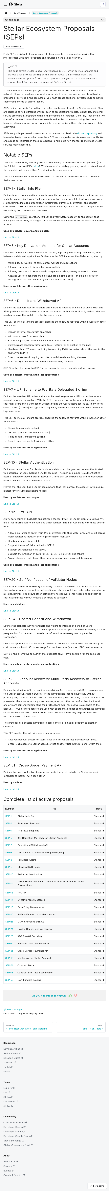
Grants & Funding (12, 1175)
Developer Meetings (14, 1131)
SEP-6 (8, 845)
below (36, 166)
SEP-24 (9, 929)
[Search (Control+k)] (103, 4)
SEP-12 (9, 892)
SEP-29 (9, 943)
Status (7, 1097)
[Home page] (6, 13)
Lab (5, 1092)
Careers (7, 1166)
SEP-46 (9, 965)
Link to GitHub (11, 237)
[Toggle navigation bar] (5, 4)
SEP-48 (9, 972)
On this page (12, 19)
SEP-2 (8, 823)
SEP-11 (9, 883)
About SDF (9, 1161)
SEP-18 (9, 907)
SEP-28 (9, 936)
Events (7, 1170)
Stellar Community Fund (16, 1145)
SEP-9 (8, 867)
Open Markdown (12, 46)
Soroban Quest (11, 1058)
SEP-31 (9, 950)
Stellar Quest (10, 1053)
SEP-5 (8, 838)
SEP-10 (9, 874)
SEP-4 (8, 830)
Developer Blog (11, 1048)
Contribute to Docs (14, 1122)
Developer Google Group (17, 1136)
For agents (98, 1185)
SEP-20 (9, 914)
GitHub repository (87, 133)
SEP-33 (9, 958)
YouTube (8, 1062)
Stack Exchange (12, 1140)
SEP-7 (8, 852)
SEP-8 (8, 859)
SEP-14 (9, 899)
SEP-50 (9, 980)
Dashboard (9, 1101)
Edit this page (14, 1009)
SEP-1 (8, 816)
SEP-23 (9, 921)
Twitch (7, 1067)
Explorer (8, 1088)
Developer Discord (13, 1127)
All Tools (8, 1106)
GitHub (67, 82)
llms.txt (7, 1071)
